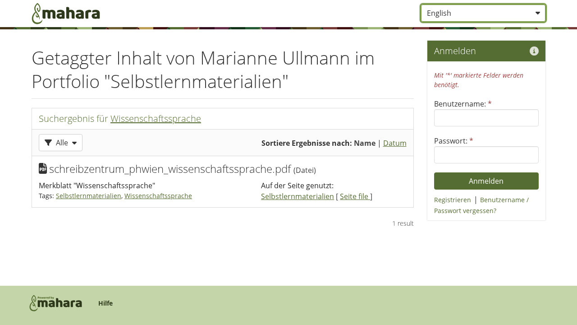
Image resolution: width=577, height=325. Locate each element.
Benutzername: (463, 104)
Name (365, 143)
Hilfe (105, 303)
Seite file (355, 196)
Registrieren (452, 199)
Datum (395, 143)
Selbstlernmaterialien (88, 195)
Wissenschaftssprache (155, 118)
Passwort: (453, 141)
